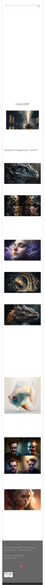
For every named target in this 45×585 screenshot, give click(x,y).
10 (26, 127)
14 (33, 127)
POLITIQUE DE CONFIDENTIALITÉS (14, 556)
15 (35, 127)
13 (31, 127)
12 (29, 127)
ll (22, 565)
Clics (7, 567)
